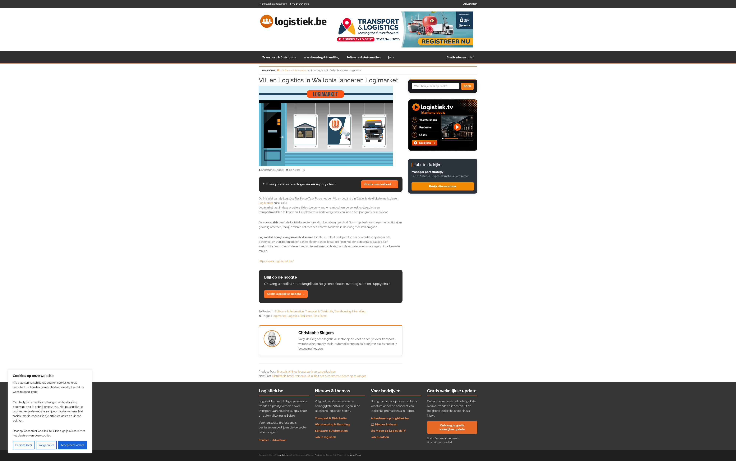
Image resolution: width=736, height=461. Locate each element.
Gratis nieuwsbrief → (379, 184)
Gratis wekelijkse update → (286, 294)
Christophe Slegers (316, 332)
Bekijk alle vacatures (442, 186)
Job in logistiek (325, 437)
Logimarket (266, 202)
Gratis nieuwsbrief (460, 57)
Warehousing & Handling (321, 57)
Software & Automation (364, 57)
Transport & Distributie (279, 57)
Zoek (467, 86)
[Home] (278, 70)
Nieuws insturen (385, 424)
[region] (50, 411)
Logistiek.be (282, 455)
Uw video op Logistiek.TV (388, 430)
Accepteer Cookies (72, 445)
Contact (264, 440)
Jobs (391, 57)
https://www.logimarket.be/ (276, 261)
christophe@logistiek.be (274, 3)
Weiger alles (46, 445)
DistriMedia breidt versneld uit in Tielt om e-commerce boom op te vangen (319, 376)
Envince (318, 455)
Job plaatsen (380, 437)
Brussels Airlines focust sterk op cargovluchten (306, 371)
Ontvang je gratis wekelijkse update (452, 427)
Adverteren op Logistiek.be (390, 418)
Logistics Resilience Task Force (307, 315)
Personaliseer (23, 445)
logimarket (279, 315)
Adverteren (470, 3)
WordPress (355, 455)
